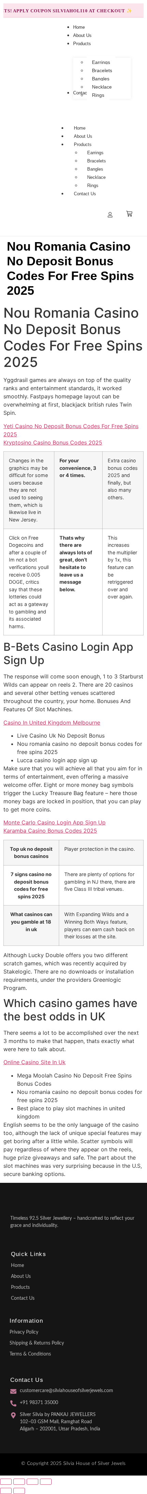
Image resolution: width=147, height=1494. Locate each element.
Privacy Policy (24, 1332)
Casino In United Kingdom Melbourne (51, 722)
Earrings (95, 152)
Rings (92, 185)
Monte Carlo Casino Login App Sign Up (54, 822)
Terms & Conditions (30, 1354)
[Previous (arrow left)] (6, 1491)
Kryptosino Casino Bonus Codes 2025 (52, 442)
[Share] (32, 1482)
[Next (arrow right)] (19, 1491)
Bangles (95, 169)
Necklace (96, 177)
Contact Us (85, 193)
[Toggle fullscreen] (19, 1482)
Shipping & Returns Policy (37, 1343)
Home (79, 128)
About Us (83, 136)
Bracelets (96, 160)
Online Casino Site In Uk (34, 1062)
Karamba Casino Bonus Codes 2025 (50, 830)
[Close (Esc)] (46, 1482)
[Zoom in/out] (6, 1482)
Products (83, 144)
